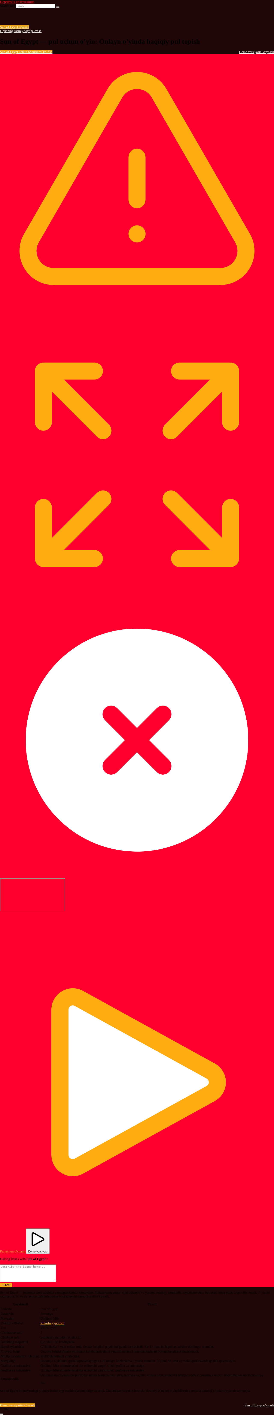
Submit (6, 1285)
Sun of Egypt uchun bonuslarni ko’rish (26, 52)
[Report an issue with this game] (137, 326)
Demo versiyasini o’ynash (256, 52)
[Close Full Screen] (137, 876)
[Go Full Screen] (137, 600)
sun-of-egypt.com (52, 1323)
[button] (32, 928)
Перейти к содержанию (17, 2)
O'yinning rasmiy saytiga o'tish (21, 31)
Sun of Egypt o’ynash (259, 1405)
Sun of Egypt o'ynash (14, 27)
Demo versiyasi (38, 1251)
